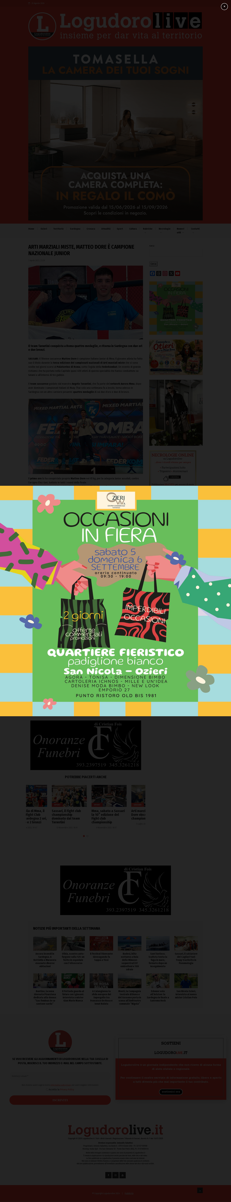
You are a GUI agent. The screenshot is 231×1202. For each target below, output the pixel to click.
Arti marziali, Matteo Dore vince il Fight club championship (124, 814)
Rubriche (147, 228)
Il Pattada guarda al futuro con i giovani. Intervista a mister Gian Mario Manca (73, 996)
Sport (120, 228)
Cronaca (91, 228)
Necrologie (164, 228)
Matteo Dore (56, 605)
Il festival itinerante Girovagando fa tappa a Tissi (174, 567)
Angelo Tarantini (38, 605)
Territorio (58, 228)
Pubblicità (129, 1193)
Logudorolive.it (63, 575)
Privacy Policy (93, 676)
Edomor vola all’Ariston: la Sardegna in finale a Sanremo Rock (158, 996)
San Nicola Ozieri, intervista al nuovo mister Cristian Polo (186, 994)
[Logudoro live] (115, 27)
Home (31, 228)
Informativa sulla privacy (86, 672)
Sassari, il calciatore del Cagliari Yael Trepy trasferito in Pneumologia (186, 958)
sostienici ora (171, 1092)
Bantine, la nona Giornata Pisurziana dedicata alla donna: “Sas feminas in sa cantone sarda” (44, 997)
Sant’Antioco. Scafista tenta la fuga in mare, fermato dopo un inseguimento (174, 595)
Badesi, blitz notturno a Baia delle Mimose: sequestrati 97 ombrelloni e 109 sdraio (173, 581)
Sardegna (75, 228)
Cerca (151, 246)
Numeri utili (180, 230)
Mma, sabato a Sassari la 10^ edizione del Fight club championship (84, 816)
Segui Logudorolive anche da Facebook (54, 586)
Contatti (195, 228)
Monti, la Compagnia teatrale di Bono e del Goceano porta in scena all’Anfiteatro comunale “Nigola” (129, 997)
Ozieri (44, 228)
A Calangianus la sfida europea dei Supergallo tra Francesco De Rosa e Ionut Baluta (101, 997)
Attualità (105, 228)
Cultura (133, 228)
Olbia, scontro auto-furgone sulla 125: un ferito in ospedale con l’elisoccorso (176, 554)
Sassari (114, 805)
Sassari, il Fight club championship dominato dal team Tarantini (43, 816)
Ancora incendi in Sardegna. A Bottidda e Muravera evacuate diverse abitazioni (172, 540)
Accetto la (87, 676)
